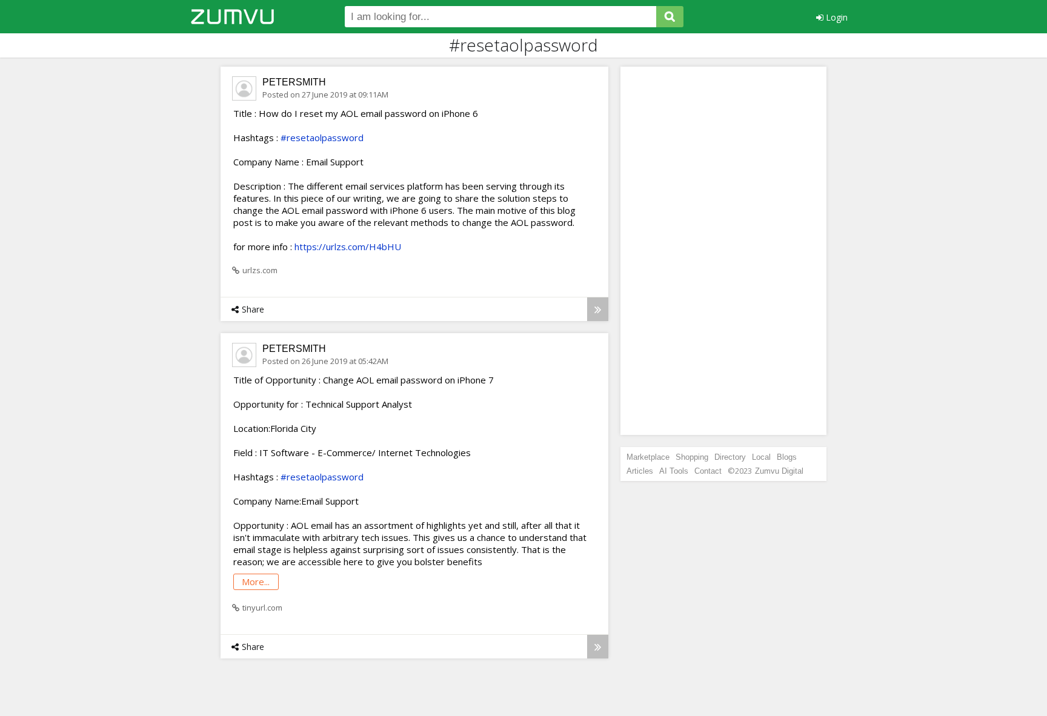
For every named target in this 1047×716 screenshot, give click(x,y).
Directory (730, 457)
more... (256, 581)
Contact (708, 471)
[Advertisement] (723, 251)
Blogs (787, 457)
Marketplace (648, 457)
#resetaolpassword (322, 137)
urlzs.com (260, 270)
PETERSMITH (294, 82)
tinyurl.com (262, 607)
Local (761, 457)
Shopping (692, 457)
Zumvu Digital (779, 471)
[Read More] (597, 309)
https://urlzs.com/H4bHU (347, 246)
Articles (640, 471)
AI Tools (673, 471)
